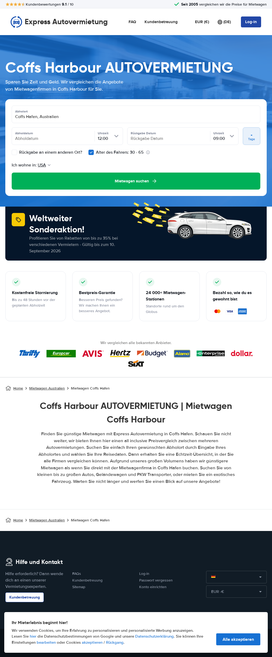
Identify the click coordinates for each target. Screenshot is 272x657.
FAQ (132, 22)
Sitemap (78, 587)
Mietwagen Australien (47, 388)
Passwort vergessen (156, 580)
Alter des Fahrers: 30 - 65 (120, 152)
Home (18, 388)
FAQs (76, 573)
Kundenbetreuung (161, 22)
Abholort (21, 111)
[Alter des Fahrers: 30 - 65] (91, 152)
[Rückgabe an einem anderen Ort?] (14, 152)
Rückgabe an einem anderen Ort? (50, 152)
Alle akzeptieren (238, 639)
